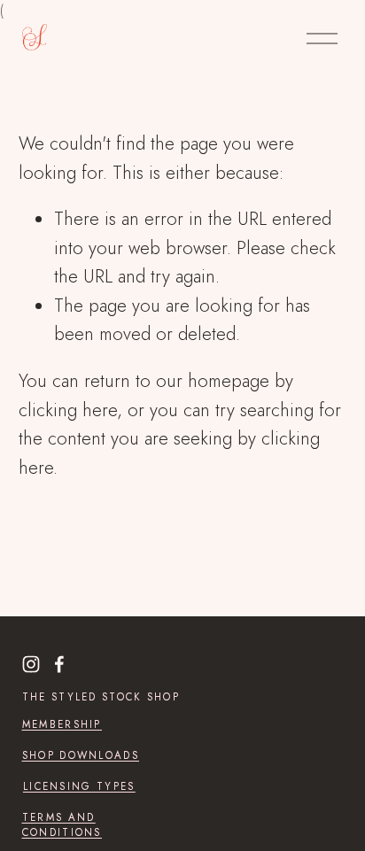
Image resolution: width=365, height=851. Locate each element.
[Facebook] (59, 664)
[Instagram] (31, 664)
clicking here (68, 410)
